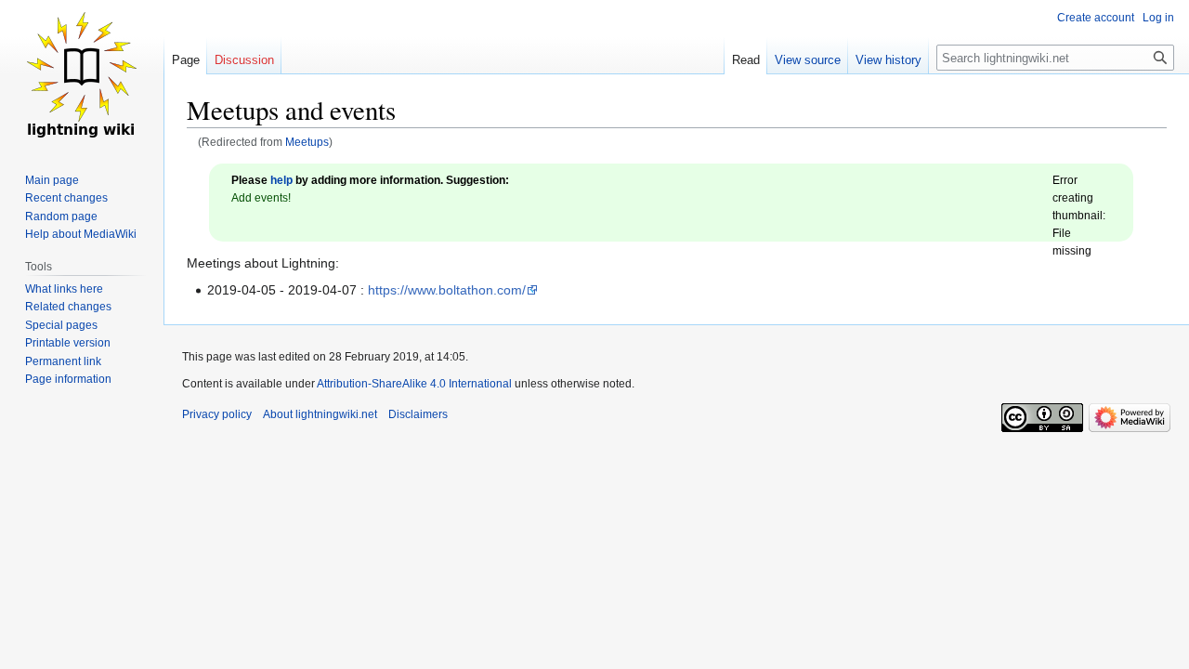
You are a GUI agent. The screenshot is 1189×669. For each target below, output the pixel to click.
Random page (61, 216)
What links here (64, 288)
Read (746, 60)
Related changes (68, 306)
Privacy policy (217, 414)
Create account (1095, 17)
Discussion (244, 60)
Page (186, 60)
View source (808, 60)
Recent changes (66, 197)
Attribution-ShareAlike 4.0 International (414, 383)
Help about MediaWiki (81, 234)
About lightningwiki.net (320, 414)
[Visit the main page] (81, 74)
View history (888, 60)
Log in (1158, 17)
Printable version (68, 342)
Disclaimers (418, 414)
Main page (52, 180)
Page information (68, 379)
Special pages (61, 325)
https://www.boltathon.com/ (447, 289)
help (281, 180)
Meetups (307, 142)
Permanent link (63, 361)
